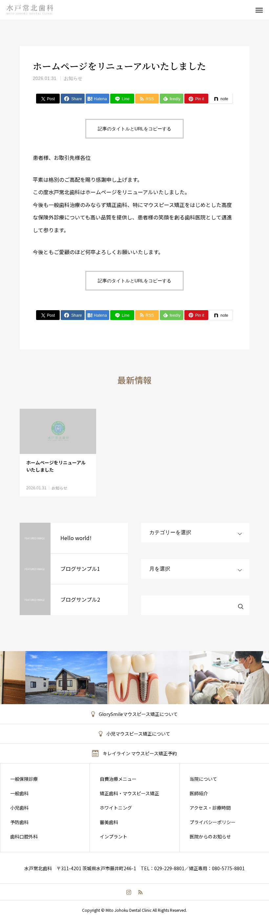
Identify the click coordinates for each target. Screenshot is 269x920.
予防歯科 (19, 822)
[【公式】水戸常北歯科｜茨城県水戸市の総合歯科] (36, 10)
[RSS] (140, 892)
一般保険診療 (24, 779)
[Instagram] (128, 892)
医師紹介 (199, 793)
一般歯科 (19, 793)
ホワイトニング (116, 807)
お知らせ (73, 78)
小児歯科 (19, 807)
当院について (203, 779)
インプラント (113, 836)
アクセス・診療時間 (210, 807)
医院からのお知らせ (210, 836)
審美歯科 (109, 822)
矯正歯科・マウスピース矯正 (129, 793)
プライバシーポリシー (213, 822)
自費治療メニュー (118, 779)
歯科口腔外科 (24, 836)
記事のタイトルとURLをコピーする (134, 128)
